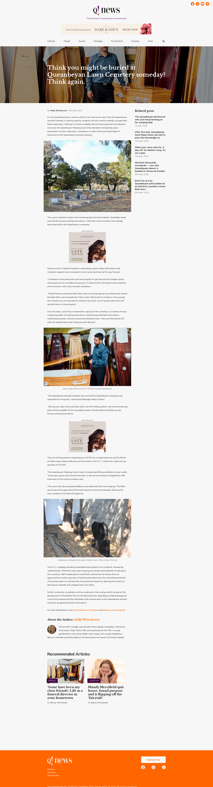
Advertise (51, 772)
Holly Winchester (58, 110)
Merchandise (53, 775)
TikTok (164, 767)
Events (82, 41)
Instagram (153, 767)
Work (150, 41)
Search (163, 41)
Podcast (51, 769)
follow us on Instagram (114, 610)
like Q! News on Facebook (86, 610)
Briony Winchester (58, 702)
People (67, 41)
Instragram (197, 4)
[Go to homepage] (59, 764)
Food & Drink (117, 41)
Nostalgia (98, 41)
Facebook (193, 4)
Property (135, 41)
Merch (207, 4)
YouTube (202, 4)
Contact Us (153, 759)
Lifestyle (51, 41)
